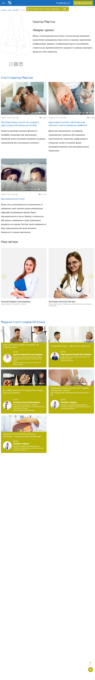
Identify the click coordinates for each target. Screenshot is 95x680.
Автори (15, 10)
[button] (90, 662)
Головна (4, 10)
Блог (10, 10)
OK (65, 9)
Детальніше (55, 9)
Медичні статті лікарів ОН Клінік (23, 322)
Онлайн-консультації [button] (83, 3)
